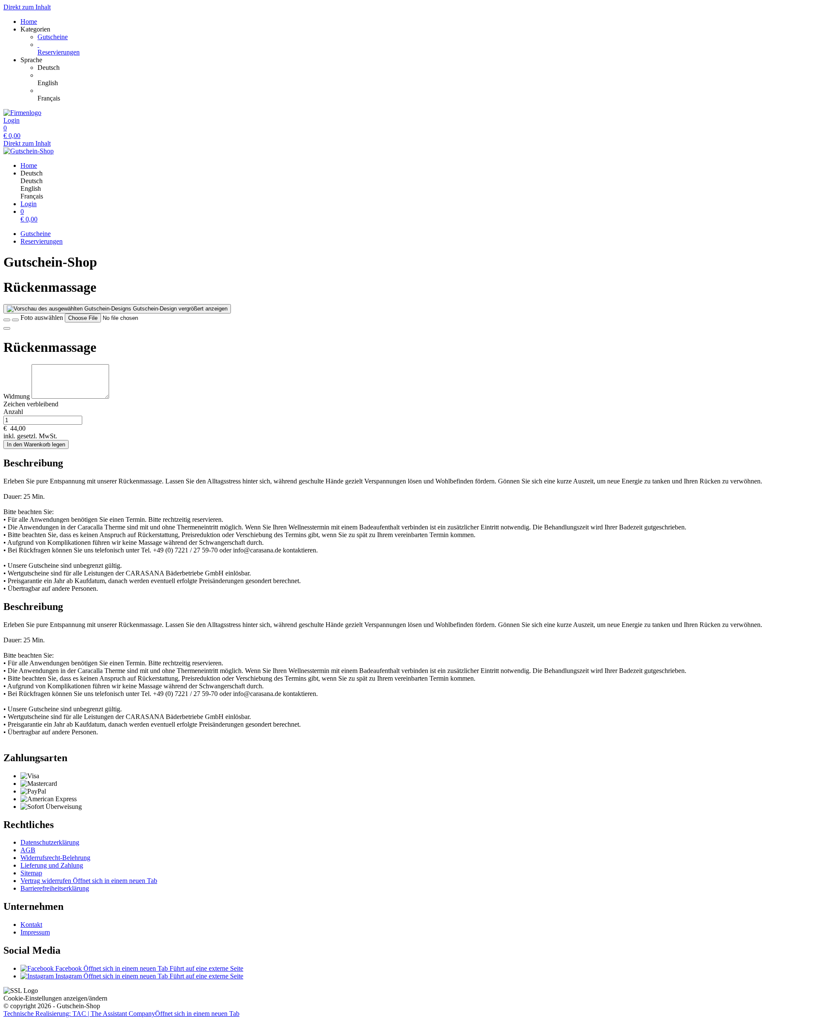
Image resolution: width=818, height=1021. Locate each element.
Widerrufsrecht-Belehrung (55, 857)
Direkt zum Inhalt (27, 7)
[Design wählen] (15, 320)
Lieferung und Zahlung (51, 865)
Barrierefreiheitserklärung (54, 888)
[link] (426, 68)
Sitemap (31, 873)
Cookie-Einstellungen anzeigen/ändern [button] (55, 998)
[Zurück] (6, 320)
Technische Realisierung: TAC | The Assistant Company (121, 1013)
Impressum (35, 932)
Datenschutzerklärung (49, 842)
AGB (27, 850)
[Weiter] (6, 328)
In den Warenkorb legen (36, 444)
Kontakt (31, 924)
